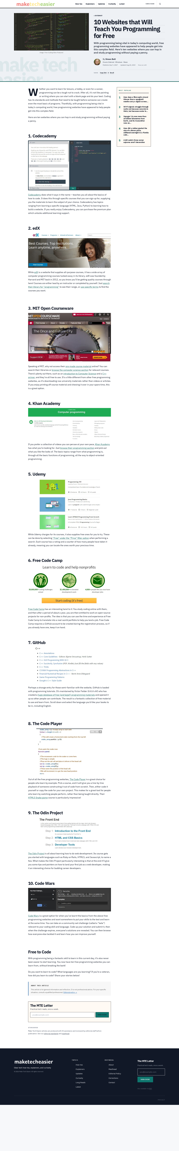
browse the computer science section (70, 370)
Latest (122, 4)
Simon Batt (110, 59)
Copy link (103, 73)
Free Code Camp (36, 609)
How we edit (142, 65)
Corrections (113, 1078)
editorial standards (51, 1033)
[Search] (160, 4)
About (111, 1065)
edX (36, 272)
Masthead (113, 1069)
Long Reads (80, 1082)
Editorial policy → (70, 992)
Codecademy (34, 194)
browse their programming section (77, 448)
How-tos (78, 4)
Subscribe (150, 4)
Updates (101, 4)
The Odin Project (36, 853)
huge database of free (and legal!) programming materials (66, 694)
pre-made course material (78, 366)
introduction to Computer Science (79, 373)
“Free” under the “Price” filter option (71, 538)
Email (112, 73)
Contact (112, 1082)
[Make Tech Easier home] (36, 3)
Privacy (161, 1100)
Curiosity (112, 4)
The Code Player (78, 779)
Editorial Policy (115, 1073)
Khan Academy (102, 444)
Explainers (90, 4)
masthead (65, 1033)
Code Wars (33, 915)
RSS (150, 1088)
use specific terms (90, 286)
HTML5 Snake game (38, 797)
